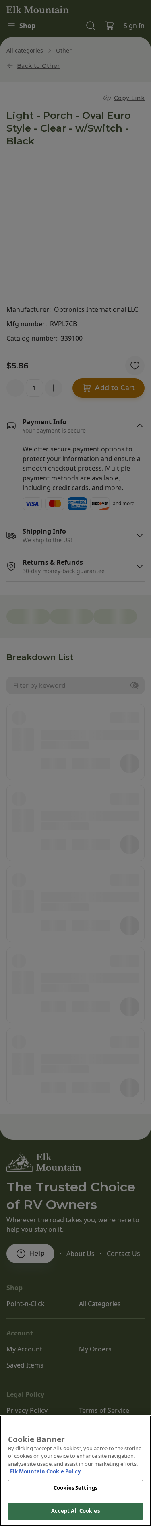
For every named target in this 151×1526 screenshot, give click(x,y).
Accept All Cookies (75, 1510)
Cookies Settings (75, 1487)
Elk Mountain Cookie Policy (45, 1471)
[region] (75, 1470)
